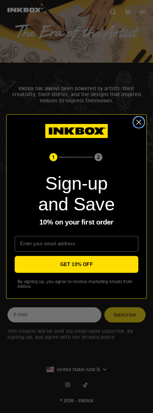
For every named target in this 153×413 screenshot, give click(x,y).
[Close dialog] (138, 122)
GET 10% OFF (76, 264)
